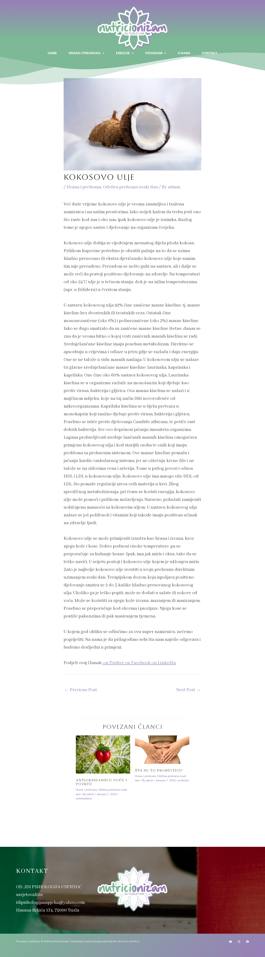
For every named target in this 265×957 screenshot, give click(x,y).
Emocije (123, 53)
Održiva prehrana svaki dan (130, 187)
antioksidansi (84, 798)
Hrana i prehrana (85, 53)
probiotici (183, 780)
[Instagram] (239, 941)
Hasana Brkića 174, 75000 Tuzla (47, 910)
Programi (153, 53)
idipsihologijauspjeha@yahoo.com (50, 902)
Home (52, 53)
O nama (184, 53)
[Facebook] (247, 941)
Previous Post (80, 690)
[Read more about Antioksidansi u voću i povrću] (103, 754)
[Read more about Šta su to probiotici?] (162, 749)
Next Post (188, 690)
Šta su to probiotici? (159, 770)
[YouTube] (230, 941)
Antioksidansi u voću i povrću (101, 782)
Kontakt (209, 53)
